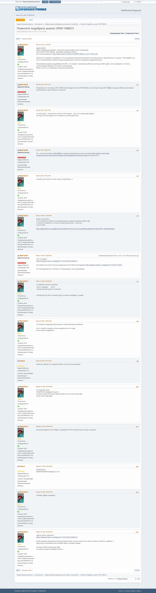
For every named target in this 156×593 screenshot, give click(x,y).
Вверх (18, 570)
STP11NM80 (107, 88)
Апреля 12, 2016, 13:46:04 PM (44, 426)
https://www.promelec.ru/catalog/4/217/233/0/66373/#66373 (56, 261)
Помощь (120, 591)
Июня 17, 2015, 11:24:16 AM (43, 215)
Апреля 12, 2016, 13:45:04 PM (44, 386)
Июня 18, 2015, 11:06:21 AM (43, 321)
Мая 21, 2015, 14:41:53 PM (43, 175)
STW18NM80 (57, 153)
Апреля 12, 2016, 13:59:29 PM (44, 466)
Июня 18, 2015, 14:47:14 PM (43, 361)
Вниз (18, 39)
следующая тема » (132, 33)
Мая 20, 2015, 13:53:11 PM (43, 110)
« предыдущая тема (116, 33)
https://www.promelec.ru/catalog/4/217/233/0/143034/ (103, 265)
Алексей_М (74, 24)
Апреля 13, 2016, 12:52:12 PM (44, 492)
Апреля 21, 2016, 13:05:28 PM (44, 532)
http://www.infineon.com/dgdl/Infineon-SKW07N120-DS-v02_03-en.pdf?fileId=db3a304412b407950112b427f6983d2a (75, 229)
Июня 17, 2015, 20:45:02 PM (43, 281)
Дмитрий (23, 84)
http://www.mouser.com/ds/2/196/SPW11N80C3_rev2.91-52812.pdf (75, 54)
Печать (137, 39)
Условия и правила (130, 591)
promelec (67, 24)
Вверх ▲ (139, 591)
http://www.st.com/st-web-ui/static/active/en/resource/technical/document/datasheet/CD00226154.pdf (72, 154)
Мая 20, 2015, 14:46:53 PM (43, 150)
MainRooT (23, 44)
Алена (22, 361)
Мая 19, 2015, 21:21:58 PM (43, 44)
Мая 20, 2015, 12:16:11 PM (43, 84)
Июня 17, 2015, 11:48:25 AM (43, 255)
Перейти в (111, 579)
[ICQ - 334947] (18, 64)
